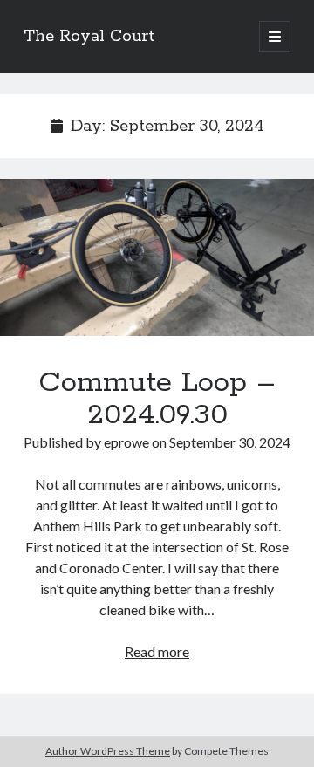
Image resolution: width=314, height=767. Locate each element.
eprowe (126, 442)
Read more (157, 651)
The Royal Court (89, 36)
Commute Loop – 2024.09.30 (157, 257)
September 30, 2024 (229, 442)
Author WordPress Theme (107, 750)
